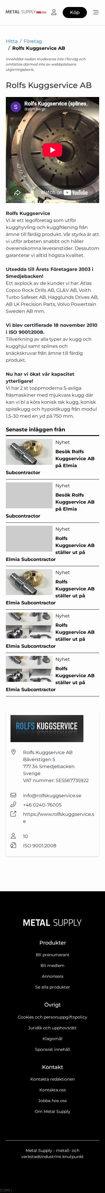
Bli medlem (52, 965)
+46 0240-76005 (42, 805)
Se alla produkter (52, 987)
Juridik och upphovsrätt (52, 1027)
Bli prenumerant (52, 954)
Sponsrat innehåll (52, 1049)
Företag (33, 41)
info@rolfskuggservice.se (52, 795)
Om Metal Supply (52, 1111)
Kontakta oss (52, 1090)
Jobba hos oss (52, 1100)
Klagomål (52, 1038)
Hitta (12, 41)
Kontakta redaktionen (52, 1079)
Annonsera (52, 976)
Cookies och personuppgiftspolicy (52, 1017)
